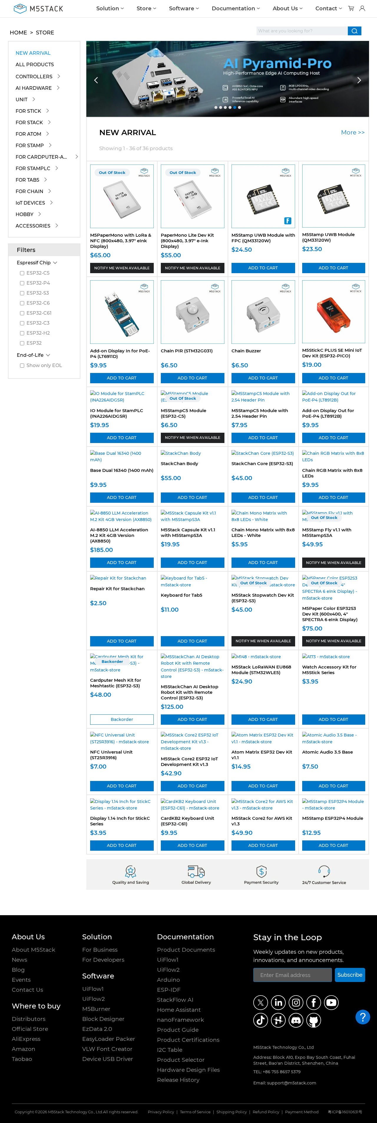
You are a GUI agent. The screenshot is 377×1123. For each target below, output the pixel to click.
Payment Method (302, 1112)
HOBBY (24, 214)
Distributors (28, 1019)
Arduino (168, 979)
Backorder (122, 719)
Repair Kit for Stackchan (117, 588)
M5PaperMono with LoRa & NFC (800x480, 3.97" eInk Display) (120, 240)
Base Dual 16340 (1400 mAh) (121, 470)
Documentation (233, 8)
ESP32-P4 (38, 283)
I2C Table (169, 1049)
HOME (18, 32)
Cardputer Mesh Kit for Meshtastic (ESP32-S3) (115, 683)
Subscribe (350, 975)
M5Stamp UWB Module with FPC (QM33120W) (263, 237)
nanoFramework (180, 1019)
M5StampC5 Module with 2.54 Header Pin (260, 413)
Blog (18, 969)
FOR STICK (28, 111)
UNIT (21, 99)
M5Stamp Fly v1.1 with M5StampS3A (326, 532)
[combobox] (302, 30)
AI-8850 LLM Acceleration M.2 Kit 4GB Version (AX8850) (119, 535)
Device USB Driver (107, 1059)
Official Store (30, 1029)
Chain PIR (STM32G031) (187, 351)
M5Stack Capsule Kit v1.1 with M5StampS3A (188, 532)
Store (144, 8)
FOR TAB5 (27, 180)
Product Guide (178, 1029)
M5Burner (96, 1009)
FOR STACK (29, 122)
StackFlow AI (175, 999)
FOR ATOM (28, 134)
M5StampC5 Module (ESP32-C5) (183, 413)
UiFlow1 (93, 989)
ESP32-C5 (38, 273)
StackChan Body (179, 463)
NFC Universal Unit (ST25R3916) (111, 754)
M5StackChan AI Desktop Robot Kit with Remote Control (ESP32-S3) (189, 692)
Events (21, 979)
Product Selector (181, 1059)
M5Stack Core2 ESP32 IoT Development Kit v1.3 (189, 761)
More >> (353, 132)
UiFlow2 (93, 999)
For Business (100, 949)
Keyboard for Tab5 (181, 595)
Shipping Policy (231, 1112)
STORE (45, 32)
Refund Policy (266, 1112)
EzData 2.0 (97, 1029)
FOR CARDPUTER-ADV (43, 157)
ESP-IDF (169, 989)
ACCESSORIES (33, 226)
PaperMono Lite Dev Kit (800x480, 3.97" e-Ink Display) (187, 240)
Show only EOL (44, 365)
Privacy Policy (161, 1112)
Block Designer (103, 1019)
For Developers (103, 959)
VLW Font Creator (107, 1049)
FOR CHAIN (29, 191)
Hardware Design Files (188, 1069)
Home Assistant (179, 1009)
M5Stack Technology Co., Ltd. (75, 1112)
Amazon (23, 1049)
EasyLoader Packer (108, 1039)
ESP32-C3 (38, 323)
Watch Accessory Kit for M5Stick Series (329, 669)
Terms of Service (195, 1112)
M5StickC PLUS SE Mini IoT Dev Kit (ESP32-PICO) (332, 353)
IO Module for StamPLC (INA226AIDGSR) (116, 413)
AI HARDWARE (34, 88)
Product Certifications (188, 1039)
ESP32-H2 (38, 333)
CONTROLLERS (34, 76)
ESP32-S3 (38, 293)
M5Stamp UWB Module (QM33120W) (328, 237)
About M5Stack (33, 949)
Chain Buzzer (246, 351)
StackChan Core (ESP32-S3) (262, 463)
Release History (178, 1079)
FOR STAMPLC (33, 168)
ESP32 (34, 343)
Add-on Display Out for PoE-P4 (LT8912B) (328, 413)
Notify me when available (122, 268)
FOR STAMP (30, 145)
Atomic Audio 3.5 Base (327, 752)
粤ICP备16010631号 (345, 1112)
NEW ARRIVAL (33, 53)
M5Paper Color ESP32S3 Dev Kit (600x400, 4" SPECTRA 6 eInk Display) (330, 614)
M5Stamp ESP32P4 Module (332, 818)
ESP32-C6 (38, 303)
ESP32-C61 (39, 313)
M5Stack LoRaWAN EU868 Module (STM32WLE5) (261, 669)
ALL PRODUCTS (35, 64)
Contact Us (27, 989)
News (19, 959)
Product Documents (186, 949)
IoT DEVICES (30, 203)
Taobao (22, 1059)
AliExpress (26, 1039)
